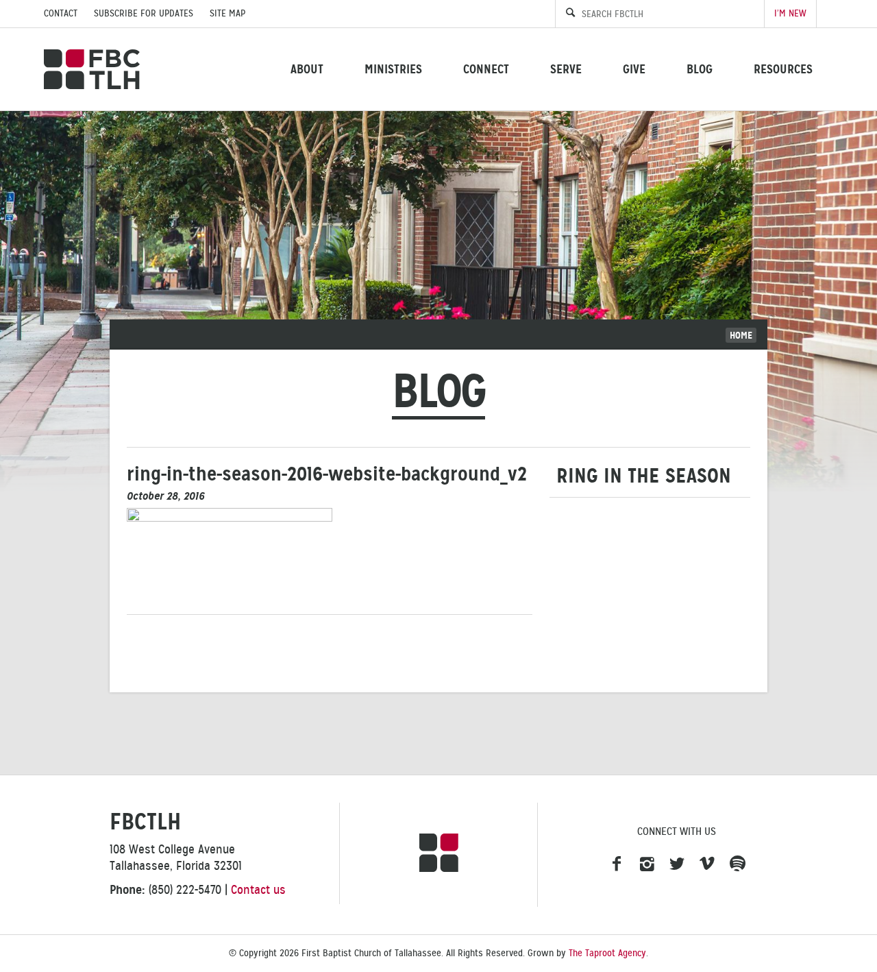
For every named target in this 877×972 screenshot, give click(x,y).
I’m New (790, 13)
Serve (566, 69)
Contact (60, 13)
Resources (783, 69)
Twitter (677, 864)
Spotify (737, 864)
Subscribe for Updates (143, 13)
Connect (486, 69)
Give (634, 69)
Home (741, 335)
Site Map (227, 13)
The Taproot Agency (607, 953)
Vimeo (707, 864)
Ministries (393, 69)
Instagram (647, 864)
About (307, 69)
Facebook (616, 864)
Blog (700, 69)
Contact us (258, 889)
